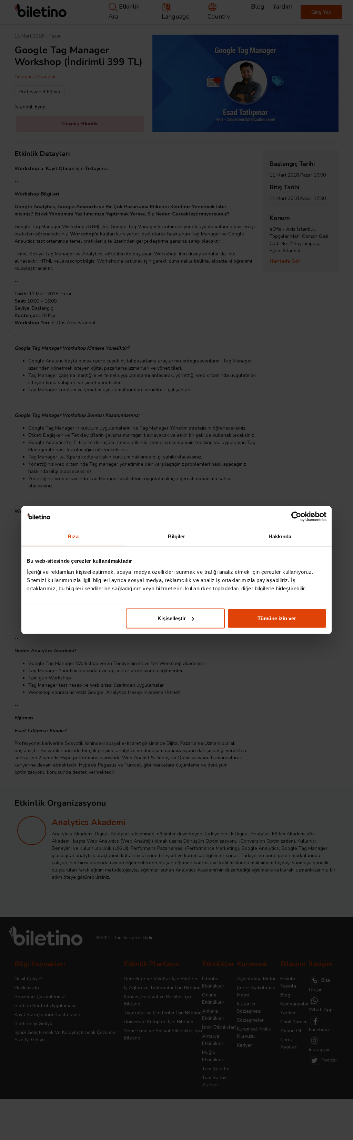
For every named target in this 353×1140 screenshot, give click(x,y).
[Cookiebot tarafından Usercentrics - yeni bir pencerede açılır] (296, 516)
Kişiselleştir (172, 618)
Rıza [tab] (73, 536)
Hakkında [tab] (280, 536)
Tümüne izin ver (277, 618)
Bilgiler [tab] (176, 536)
